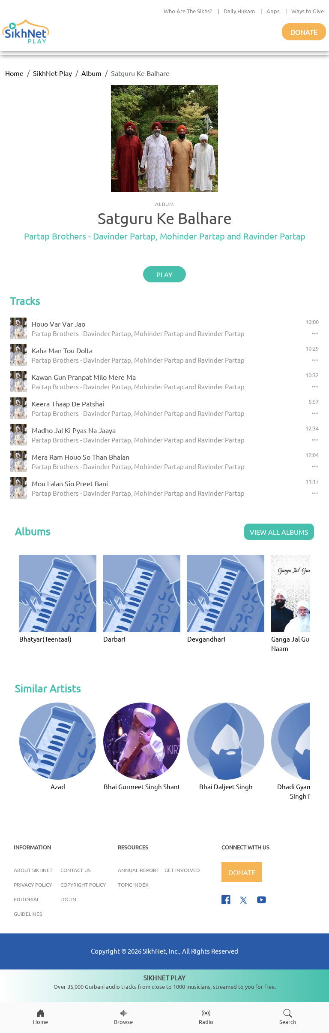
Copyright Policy (83, 884)
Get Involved (182, 869)
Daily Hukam (239, 11)
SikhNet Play (52, 73)
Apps (273, 11)
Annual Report (138, 869)
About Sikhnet (33, 869)
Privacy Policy (33, 884)
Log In (68, 899)
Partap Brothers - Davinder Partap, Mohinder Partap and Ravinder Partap (164, 235)
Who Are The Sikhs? (188, 11)
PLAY (164, 274)
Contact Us (75, 869)
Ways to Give (307, 11)
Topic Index (133, 884)
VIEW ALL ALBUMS (279, 531)
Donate (303, 31)
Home (14, 73)
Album (91, 73)
